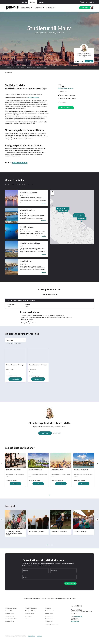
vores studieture (19, 162)
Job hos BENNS (49, 621)
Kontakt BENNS (75, 621)
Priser (14, 67)
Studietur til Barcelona (10, 610)
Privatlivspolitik (49, 616)
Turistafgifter (28, 616)
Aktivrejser (50, 8)
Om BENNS (48, 608)
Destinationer (25, 8)
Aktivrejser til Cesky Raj (31, 608)
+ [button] (52, 192)
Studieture (33, 2)
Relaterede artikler (42, 67)
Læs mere (43, 203)
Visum (26, 618)
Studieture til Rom (9, 621)
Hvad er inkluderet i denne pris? (65, 88)
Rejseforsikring (49, 618)
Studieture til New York (10, 618)
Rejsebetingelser (49, 613)
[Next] (97, 463)
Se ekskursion (15, 379)
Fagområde (38, 8)
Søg (83, 2)
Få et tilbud (85, 7)
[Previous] (2, 463)
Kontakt (39, 636)
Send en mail (89, 61)
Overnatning (8, 67)
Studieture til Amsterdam (11, 608)
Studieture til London (10, 616)
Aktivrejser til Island (30, 613)
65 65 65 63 (91, 2)
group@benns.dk (78, 616)
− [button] (52, 194)
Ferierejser (24, 2)
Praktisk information (50, 610)
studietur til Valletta (33, 97)
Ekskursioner (21, 67)
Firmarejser (41, 2)
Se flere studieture (30, 67)
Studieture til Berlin (9, 613)
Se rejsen (15, 483)
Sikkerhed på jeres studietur (52, 624)
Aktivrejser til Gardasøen (31, 610)
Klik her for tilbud (66, 107)
